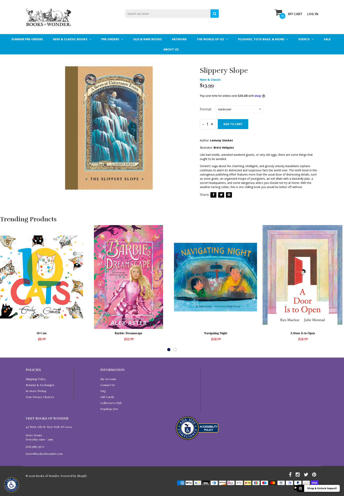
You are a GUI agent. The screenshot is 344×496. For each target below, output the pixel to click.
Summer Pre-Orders (27, 39)
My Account (108, 379)
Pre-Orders (110, 39)
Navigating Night (215, 333)
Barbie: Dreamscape (128, 333)
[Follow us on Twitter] (221, 195)
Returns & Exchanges (40, 385)
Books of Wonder (47, 476)
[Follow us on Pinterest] (229, 195)
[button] (168, 349)
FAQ (103, 391)
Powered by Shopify (74, 476)
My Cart (295, 14)
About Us (171, 49)
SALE (327, 39)
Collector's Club (111, 403)
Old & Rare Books (147, 39)
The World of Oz (210, 39)
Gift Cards (107, 397)
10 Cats (41, 333)
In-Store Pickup (36, 391)
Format (205, 109)
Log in (312, 14)
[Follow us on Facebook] (213, 195)
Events (304, 39)
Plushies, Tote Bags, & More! (261, 39)
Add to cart (233, 124)
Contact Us (107, 385)
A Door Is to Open (302, 333)
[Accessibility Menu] (11, 485)
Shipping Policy (36, 379)
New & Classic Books (70, 39)
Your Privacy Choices (40, 397)
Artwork (179, 39)
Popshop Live (109, 409)
